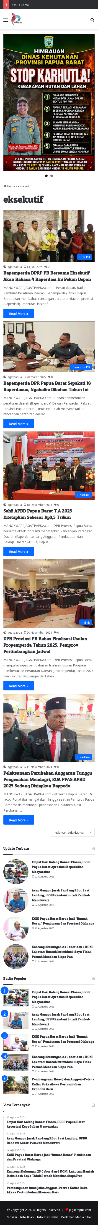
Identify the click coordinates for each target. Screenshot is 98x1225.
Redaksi (11, 1216)
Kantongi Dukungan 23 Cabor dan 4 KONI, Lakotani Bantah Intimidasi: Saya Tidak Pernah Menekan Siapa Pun (62, 952)
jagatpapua (14, 266)
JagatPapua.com (80, 1209)
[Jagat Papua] (16, 19)
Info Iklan (27, 1216)
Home (10, 186)
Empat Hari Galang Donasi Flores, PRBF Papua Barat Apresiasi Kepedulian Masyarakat (61, 867)
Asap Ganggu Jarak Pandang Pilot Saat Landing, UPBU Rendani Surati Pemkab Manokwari (61, 895)
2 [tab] (51, 176)
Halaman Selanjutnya (69, 832)
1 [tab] (46, 176)
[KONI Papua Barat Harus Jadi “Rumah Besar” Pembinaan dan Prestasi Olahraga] (15, 928)
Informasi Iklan (47, 1216)
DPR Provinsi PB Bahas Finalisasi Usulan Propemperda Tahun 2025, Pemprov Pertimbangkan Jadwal (45, 645)
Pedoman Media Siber (76, 1216)
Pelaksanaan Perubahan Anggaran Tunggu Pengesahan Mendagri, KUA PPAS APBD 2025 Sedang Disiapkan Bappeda (47, 779)
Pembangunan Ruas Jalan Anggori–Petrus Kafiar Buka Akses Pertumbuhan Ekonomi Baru (63, 1084)
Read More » (18, 313)
